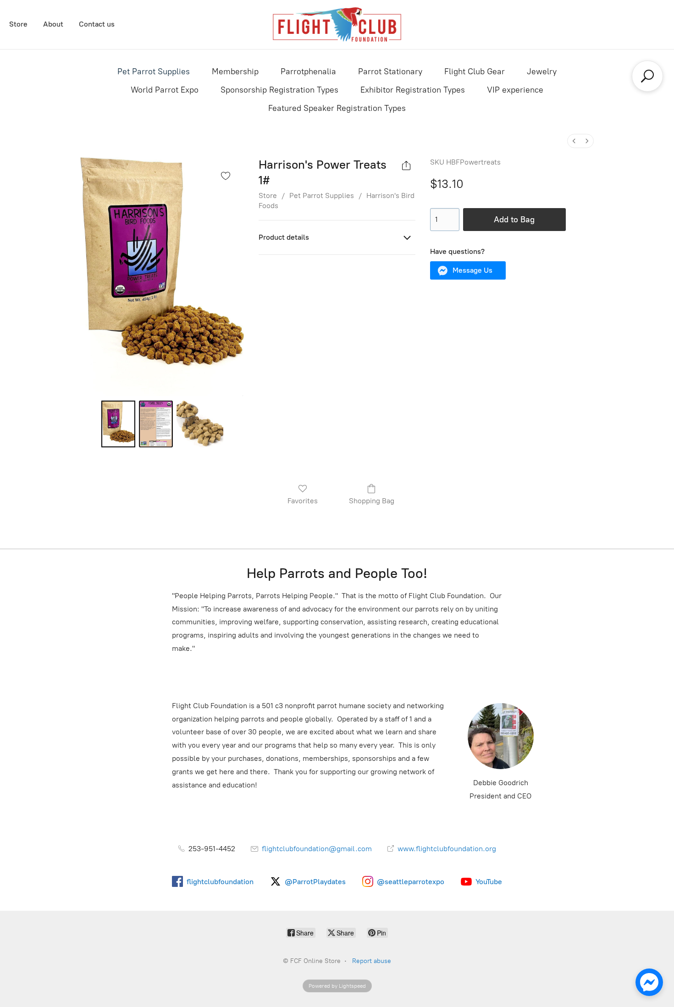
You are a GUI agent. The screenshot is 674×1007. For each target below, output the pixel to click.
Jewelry (542, 71)
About (53, 24)
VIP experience (515, 90)
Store (18, 24)
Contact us (97, 24)
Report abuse (371, 961)
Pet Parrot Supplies (153, 71)
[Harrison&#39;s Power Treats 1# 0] (118, 424)
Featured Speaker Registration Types (337, 108)
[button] (468, 270)
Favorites (302, 500)
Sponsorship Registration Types (279, 90)
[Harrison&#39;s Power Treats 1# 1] (156, 424)
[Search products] (647, 76)
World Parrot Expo (165, 90)
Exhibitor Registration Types (412, 90)
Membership (235, 71)
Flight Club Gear (474, 71)
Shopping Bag (371, 500)
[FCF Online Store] (337, 24)
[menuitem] (574, 141)
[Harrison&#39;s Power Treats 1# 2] (200, 424)
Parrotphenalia (308, 71)
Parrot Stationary (390, 71)
